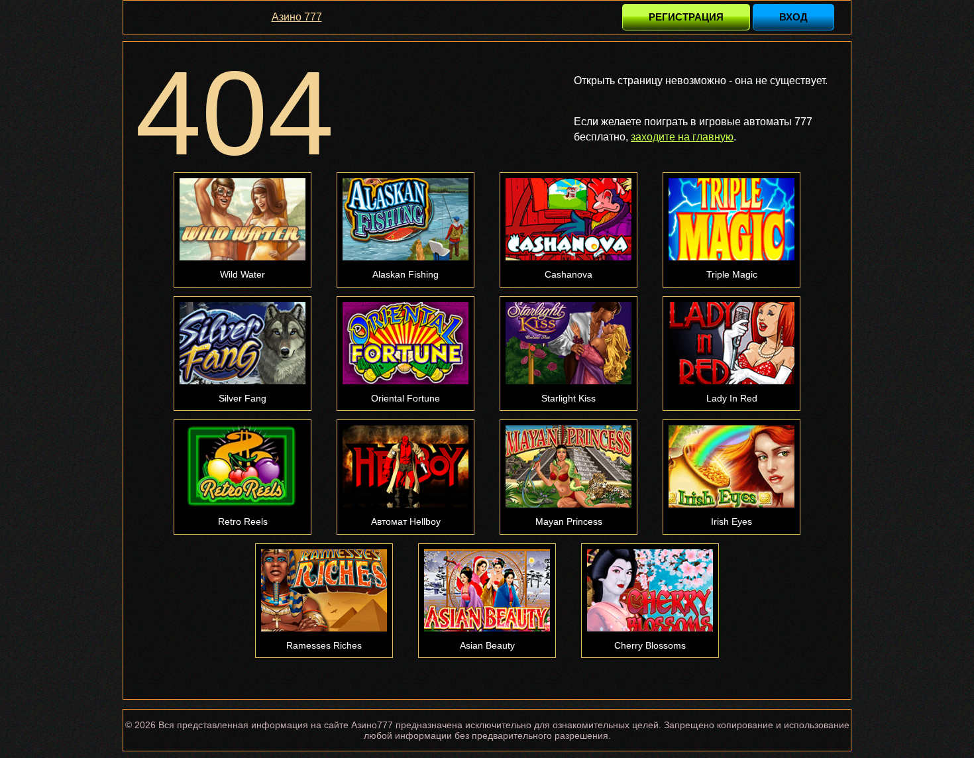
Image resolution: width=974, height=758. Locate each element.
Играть (242, 219)
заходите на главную (682, 136)
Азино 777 (297, 17)
